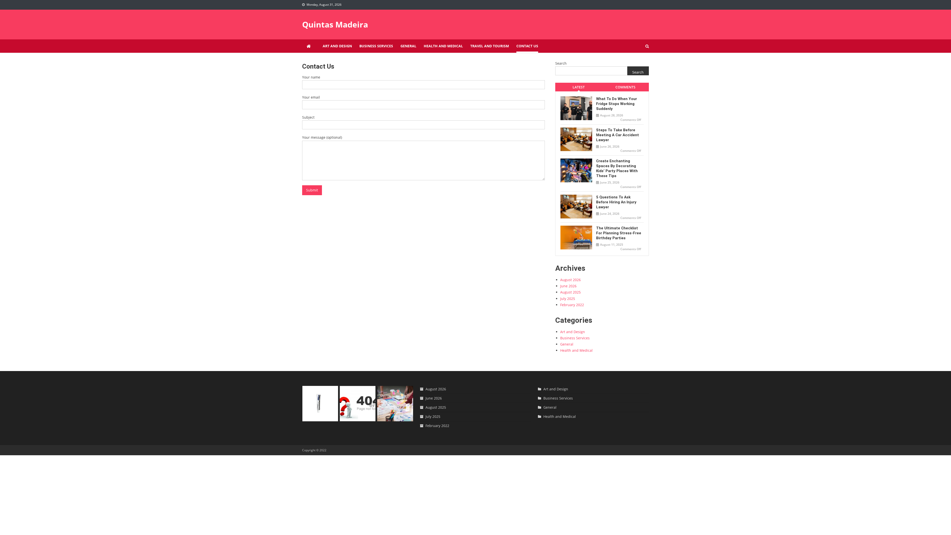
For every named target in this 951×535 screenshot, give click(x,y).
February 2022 (572, 304)
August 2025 (570, 292)
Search (561, 63)
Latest (579, 87)
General (408, 46)
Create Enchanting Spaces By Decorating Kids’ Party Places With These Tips (617, 168)
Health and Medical (443, 46)
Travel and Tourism (489, 46)
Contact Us (527, 46)
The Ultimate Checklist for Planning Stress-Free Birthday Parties (618, 233)
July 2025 (567, 298)
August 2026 (570, 279)
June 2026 (568, 286)
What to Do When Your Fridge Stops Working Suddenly (616, 104)
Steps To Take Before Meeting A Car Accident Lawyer (617, 135)
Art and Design (337, 46)
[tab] (578, 87)
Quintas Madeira (335, 24)
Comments (625, 87)
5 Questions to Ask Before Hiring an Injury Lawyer (616, 202)
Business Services (376, 46)
